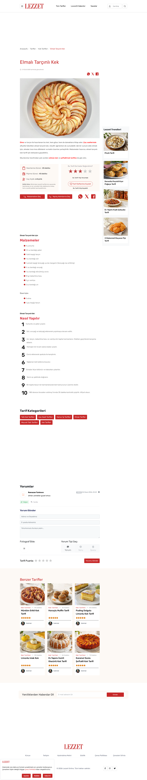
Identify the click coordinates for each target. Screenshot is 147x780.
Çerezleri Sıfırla (119, 755)
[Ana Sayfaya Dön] (73, 746)
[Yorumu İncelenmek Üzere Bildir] (99, 492)
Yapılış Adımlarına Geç (61, 196)
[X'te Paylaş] (92, 74)
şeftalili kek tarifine (69, 158)
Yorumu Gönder (92, 561)
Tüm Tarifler (61, 6)
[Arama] (124, 6)
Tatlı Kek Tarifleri (27, 417)
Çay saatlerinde (89, 142)
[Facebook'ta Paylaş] (97, 74)
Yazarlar (94, 6)
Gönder (115, 695)
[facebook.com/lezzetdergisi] (105, 768)
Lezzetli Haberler (78, 6)
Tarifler (33, 49)
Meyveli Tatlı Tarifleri (29, 422)
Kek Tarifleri (43, 49)
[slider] (80, 171)
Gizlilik (82, 755)
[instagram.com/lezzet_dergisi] (110, 768)
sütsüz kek (53, 158)
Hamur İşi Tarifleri (64, 417)
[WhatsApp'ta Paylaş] (88, 74)
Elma (22, 142)
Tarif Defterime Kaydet (81, 184)
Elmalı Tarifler (80, 417)
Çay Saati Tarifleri (46, 417)
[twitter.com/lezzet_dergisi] (114, 768)
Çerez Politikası (101, 755)
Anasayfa (24, 49)
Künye (27, 755)
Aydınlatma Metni (64, 755)
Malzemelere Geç (34, 196)
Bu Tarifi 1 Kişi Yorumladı (80, 178)
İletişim (46, 755)
